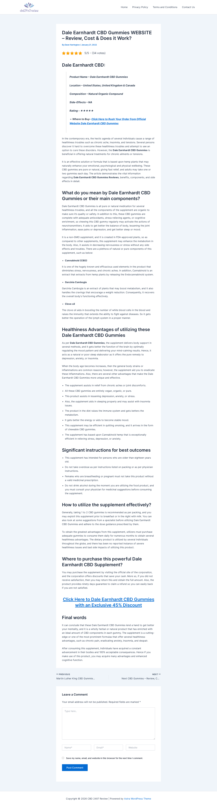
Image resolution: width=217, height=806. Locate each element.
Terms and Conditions (165, 7)
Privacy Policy (140, 7)
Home (124, 7)
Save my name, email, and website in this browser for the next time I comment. (104, 758)
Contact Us (188, 7)
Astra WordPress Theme (137, 798)
